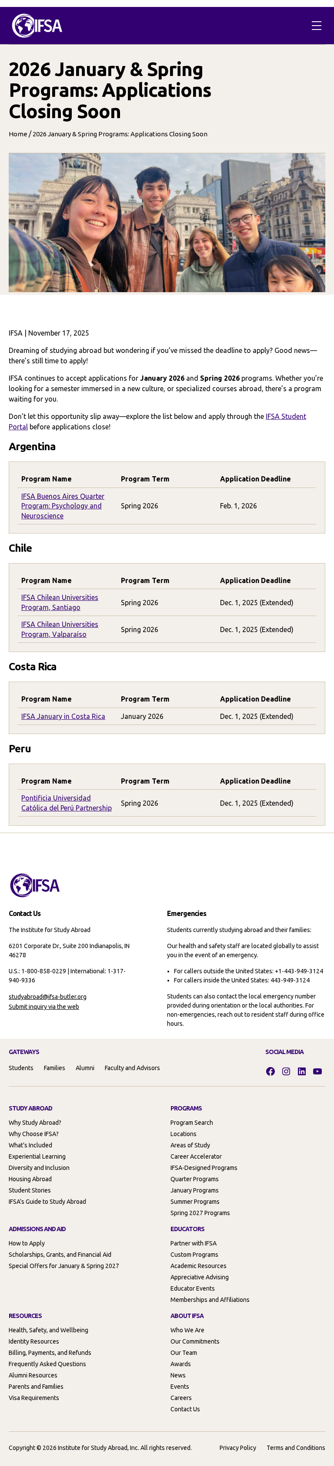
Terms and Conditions (296, 1447)
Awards (180, 1364)
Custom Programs (194, 1254)
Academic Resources (198, 1265)
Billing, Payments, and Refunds (50, 1352)
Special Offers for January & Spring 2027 (64, 1265)
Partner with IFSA (193, 1243)
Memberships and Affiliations (210, 1299)
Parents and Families (36, 1386)
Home (18, 134)
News (178, 1375)
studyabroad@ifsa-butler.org (48, 996)
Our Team (183, 1352)
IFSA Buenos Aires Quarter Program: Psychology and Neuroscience (62, 506)
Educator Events (192, 1288)
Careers (181, 1397)
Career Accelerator (196, 1156)
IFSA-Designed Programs (203, 1167)
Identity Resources (34, 1341)
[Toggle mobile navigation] (316, 25)
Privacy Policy (238, 1447)
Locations (183, 1133)
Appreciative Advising (199, 1277)
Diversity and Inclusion (39, 1167)
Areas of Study (190, 1145)
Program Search (191, 1122)
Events (179, 1386)
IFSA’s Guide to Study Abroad (47, 1201)
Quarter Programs (194, 1179)
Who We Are (187, 1330)
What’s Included (30, 1145)
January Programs (194, 1190)
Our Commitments (195, 1341)
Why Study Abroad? (35, 1122)
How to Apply (27, 1243)
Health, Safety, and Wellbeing (48, 1330)
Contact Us (185, 1409)
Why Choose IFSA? (34, 1133)
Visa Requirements (34, 1397)
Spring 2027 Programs (200, 1212)
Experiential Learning (37, 1156)
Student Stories (30, 1190)
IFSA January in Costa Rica (63, 716)
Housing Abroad (30, 1179)
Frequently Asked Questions (47, 1364)
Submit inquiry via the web (44, 1006)
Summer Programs (195, 1201)
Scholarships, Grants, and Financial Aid (60, 1254)
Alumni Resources (33, 1375)
